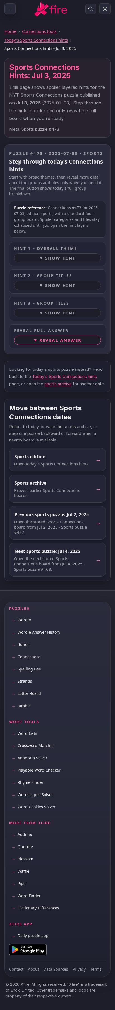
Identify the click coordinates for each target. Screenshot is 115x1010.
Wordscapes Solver (32, 794)
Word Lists (24, 733)
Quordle (22, 846)
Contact (16, 969)
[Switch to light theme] (105, 8)
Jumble (21, 705)
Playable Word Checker (36, 770)
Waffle (20, 871)
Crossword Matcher (32, 745)
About (33, 969)
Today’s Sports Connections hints (36, 40)
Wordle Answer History (35, 632)
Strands (21, 681)
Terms (96, 969)
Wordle (21, 620)
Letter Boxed (26, 693)
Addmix (21, 834)
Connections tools (39, 31)
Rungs (20, 644)
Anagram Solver (29, 757)
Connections (26, 656)
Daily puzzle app (30, 935)
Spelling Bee (26, 669)
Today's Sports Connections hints (64, 376)
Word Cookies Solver (33, 806)
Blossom (22, 859)
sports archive (58, 383)
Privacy (79, 969)
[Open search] (90, 9)
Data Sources (56, 969)
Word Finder (26, 895)
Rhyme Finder (27, 782)
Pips (18, 883)
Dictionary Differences (35, 908)
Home (10, 31)
